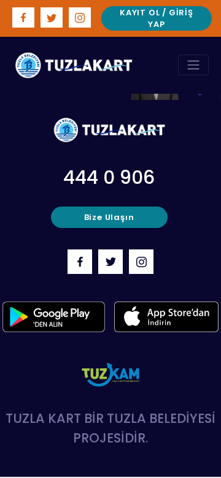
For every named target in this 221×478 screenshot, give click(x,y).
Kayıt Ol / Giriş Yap (156, 19)
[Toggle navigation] (193, 65)
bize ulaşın (109, 217)
